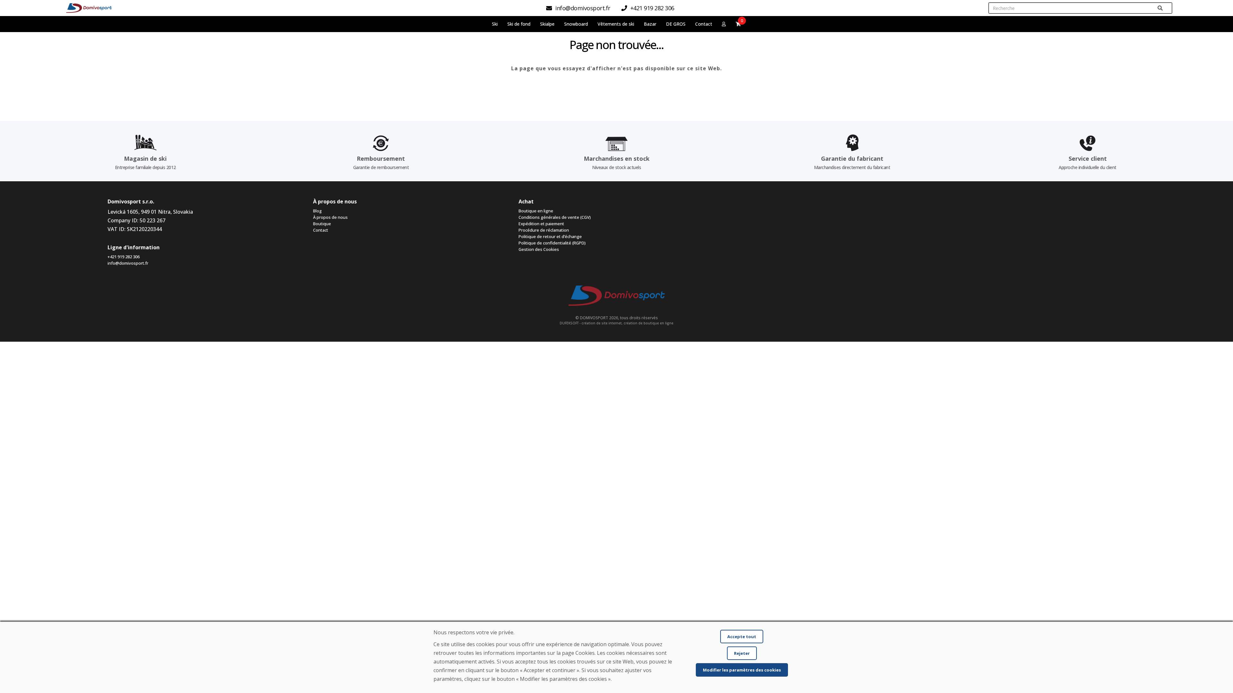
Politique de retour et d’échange (550, 236)
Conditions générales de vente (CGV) (555, 217)
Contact (703, 24)
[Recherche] (1160, 8)
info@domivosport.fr (128, 263)
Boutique (322, 224)
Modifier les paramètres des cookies (742, 670)
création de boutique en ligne (648, 323)
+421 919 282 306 (124, 257)
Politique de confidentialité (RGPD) (552, 243)
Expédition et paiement (541, 224)
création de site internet (602, 323)
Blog (317, 211)
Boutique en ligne (536, 211)
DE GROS (676, 24)
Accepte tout (741, 636)
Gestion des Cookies (539, 249)
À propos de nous (330, 217)
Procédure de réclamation (544, 230)
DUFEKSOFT (569, 323)
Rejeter (742, 653)
